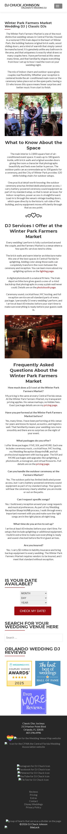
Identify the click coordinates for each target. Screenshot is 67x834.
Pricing (33, 794)
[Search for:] (33, 638)
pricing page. (51, 405)
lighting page (47, 271)
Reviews (33, 791)
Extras (33, 797)
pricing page (42, 463)
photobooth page (46, 287)
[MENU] (58, 6)
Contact (33, 801)
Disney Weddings (33, 804)
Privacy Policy (33, 807)
